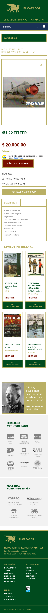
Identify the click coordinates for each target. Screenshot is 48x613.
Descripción (10, 203)
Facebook (30, 579)
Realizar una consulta (24, 192)
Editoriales (9, 579)
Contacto (31, 576)
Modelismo (9, 581)
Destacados (10, 568)
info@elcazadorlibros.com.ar (15, 551)
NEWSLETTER (31, 573)
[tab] (11, 202)
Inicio (4, 49)
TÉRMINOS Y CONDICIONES (10, 597)
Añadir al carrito (18, 163)
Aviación (16, 52)
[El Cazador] (24, 8)
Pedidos (8, 594)
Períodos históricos (9, 574)
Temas (12, 49)
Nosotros (30, 571)
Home (28, 568)
